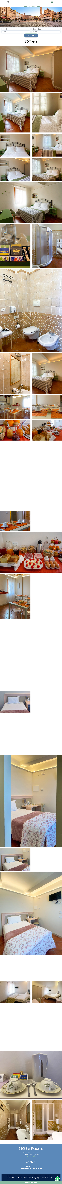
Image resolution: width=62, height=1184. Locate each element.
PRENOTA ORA (31, 1182)
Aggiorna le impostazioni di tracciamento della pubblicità (30, 1178)
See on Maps (32, 1156)
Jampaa (53, 1178)
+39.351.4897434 (31, 1166)
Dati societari (51, 1177)
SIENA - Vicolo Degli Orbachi (31, 6)
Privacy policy (10, 1178)
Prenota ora (31, 35)
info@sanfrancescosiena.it (31, 1168)
